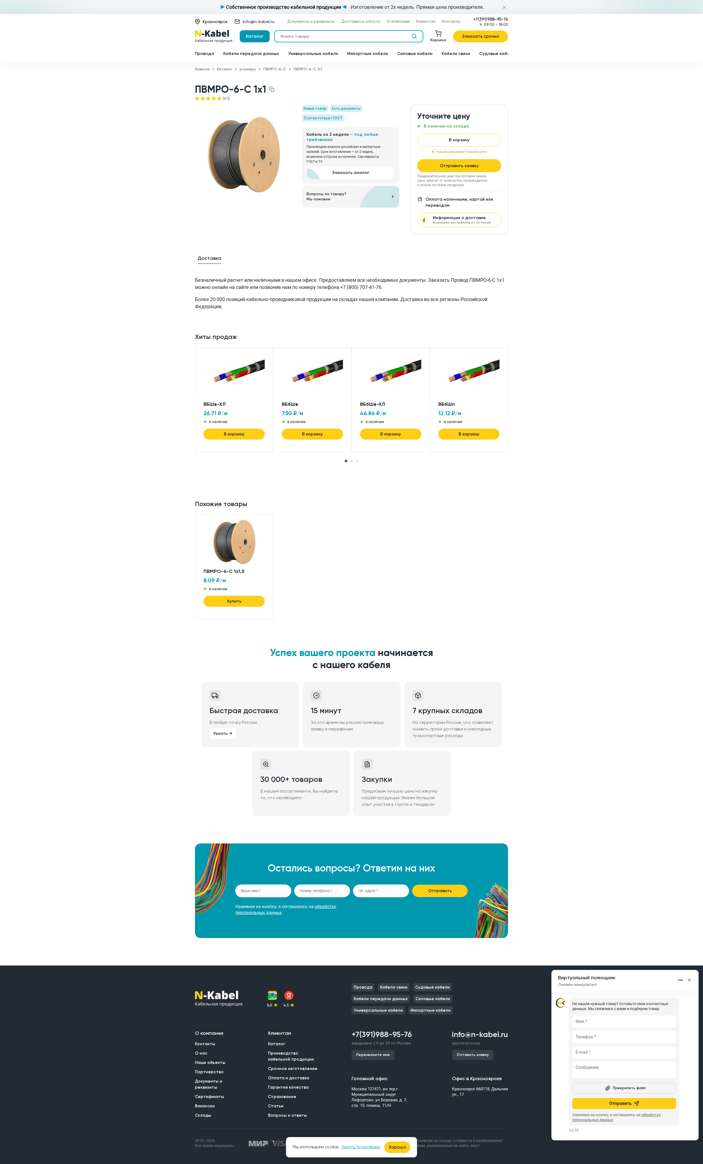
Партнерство (209, 1071)
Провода (204, 53)
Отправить (440, 890)
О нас (201, 1053)
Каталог (255, 36)
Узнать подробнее (361, 1146)
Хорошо (397, 1147)
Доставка (209, 258)
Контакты (451, 21)
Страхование (282, 1096)
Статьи (275, 1106)
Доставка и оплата (360, 21)
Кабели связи (456, 53)
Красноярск (215, 21)
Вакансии (205, 1106)
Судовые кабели (497, 53)
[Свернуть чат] (681, 980)
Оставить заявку (473, 1054)
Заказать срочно (480, 36)
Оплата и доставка (288, 1077)
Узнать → (222, 733)
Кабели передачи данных (251, 53)
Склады (203, 1115)
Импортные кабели (367, 53)
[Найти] (414, 36)
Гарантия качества (288, 1087)
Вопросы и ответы (287, 1115)
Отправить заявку (459, 165)
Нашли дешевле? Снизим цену (462, 152)
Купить (234, 601)
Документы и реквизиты (311, 21)
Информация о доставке (462, 219)
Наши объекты (210, 1062)
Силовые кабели (415, 53)
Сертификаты (209, 1096)
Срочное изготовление (292, 1068)
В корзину (459, 139)
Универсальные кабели (313, 53)
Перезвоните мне (373, 1054)
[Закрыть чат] (689, 980)
